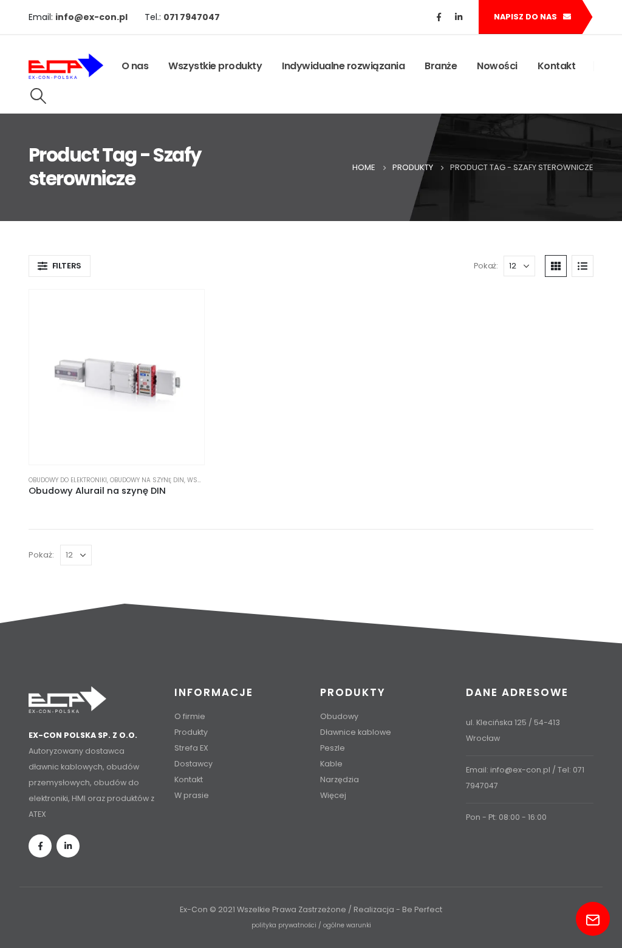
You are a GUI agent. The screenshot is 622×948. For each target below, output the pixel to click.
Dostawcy (193, 764)
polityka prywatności (283, 925)
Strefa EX (191, 748)
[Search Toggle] (38, 96)
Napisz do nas (526, 17)
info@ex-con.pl (520, 770)
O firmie (189, 716)
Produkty (191, 732)
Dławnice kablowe (355, 732)
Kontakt (557, 66)
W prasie (191, 795)
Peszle (332, 748)
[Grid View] (556, 266)
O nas (135, 66)
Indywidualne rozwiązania (343, 66)
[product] (116, 377)
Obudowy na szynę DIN (147, 480)
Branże (441, 66)
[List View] (582, 266)
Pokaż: (486, 265)
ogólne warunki (347, 925)
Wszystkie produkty (215, 66)
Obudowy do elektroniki (68, 480)
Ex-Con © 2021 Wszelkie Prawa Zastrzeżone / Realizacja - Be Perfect (311, 909)
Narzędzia (339, 779)
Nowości (497, 66)
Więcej (333, 795)
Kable (331, 764)
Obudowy (339, 716)
